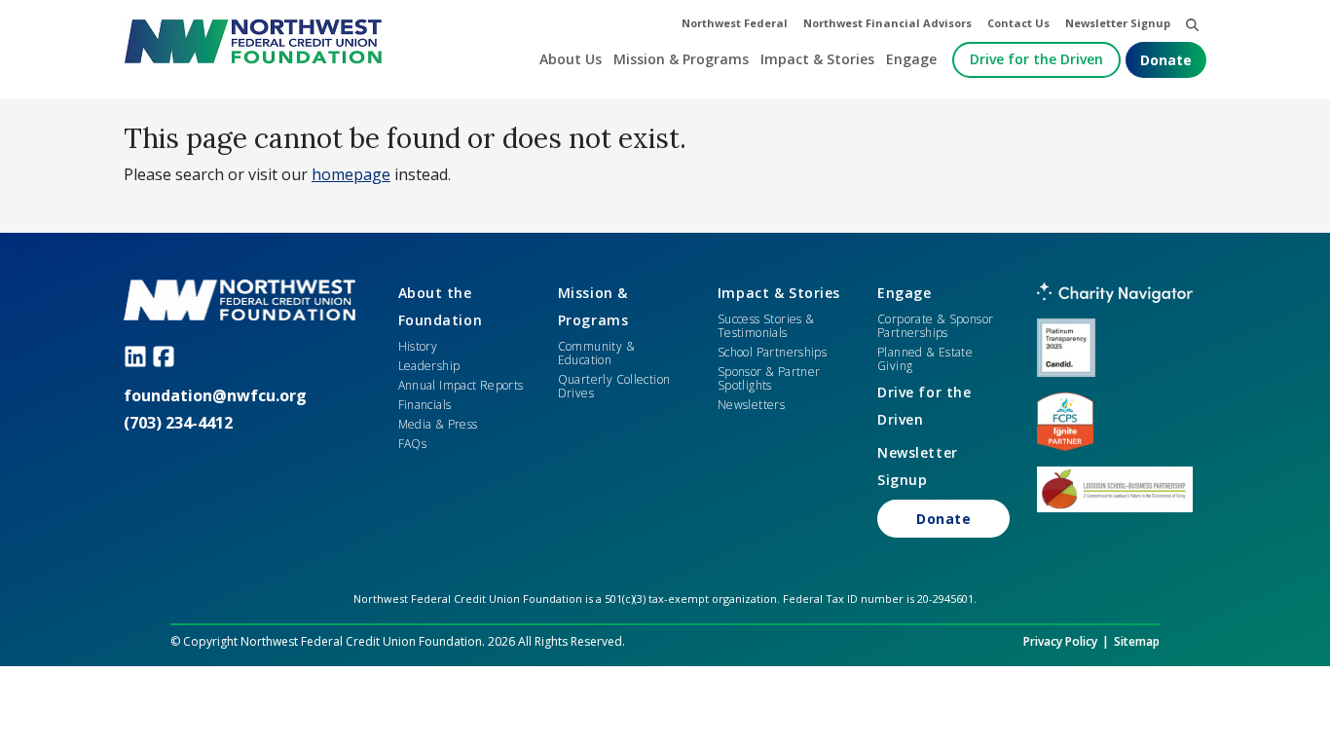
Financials (425, 404)
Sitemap (1137, 641)
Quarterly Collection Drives (614, 386)
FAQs (412, 443)
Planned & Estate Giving (925, 359)
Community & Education (596, 353)
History (418, 346)
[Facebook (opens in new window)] (166, 355)
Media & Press (438, 424)
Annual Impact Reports (461, 385)
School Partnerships (772, 352)
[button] (1192, 24)
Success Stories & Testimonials (766, 326)
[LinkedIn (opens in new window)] (138, 355)
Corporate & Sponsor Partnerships (935, 326)
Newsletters (751, 404)
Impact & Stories (779, 292)
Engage (904, 292)
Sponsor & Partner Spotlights (769, 378)
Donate (1166, 60)
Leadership (429, 365)
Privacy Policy (1060, 641)
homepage (351, 174)
